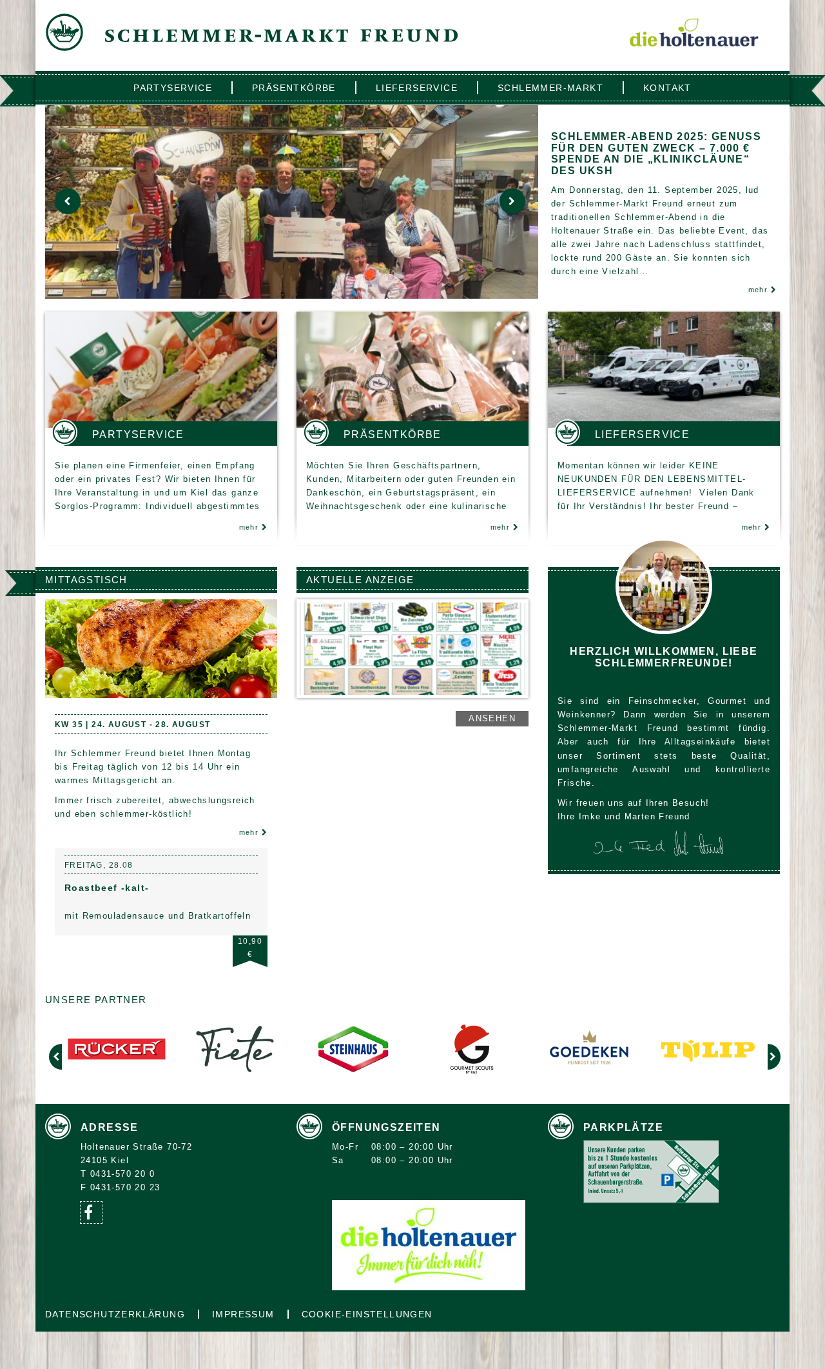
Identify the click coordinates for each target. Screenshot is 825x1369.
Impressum (243, 1314)
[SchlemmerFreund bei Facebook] (91, 1212)
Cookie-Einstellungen (367, 1314)
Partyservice (172, 88)
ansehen (492, 718)
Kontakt (667, 88)
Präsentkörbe (294, 88)
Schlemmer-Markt (550, 88)
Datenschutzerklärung (115, 1314)
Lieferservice (417, 88)
